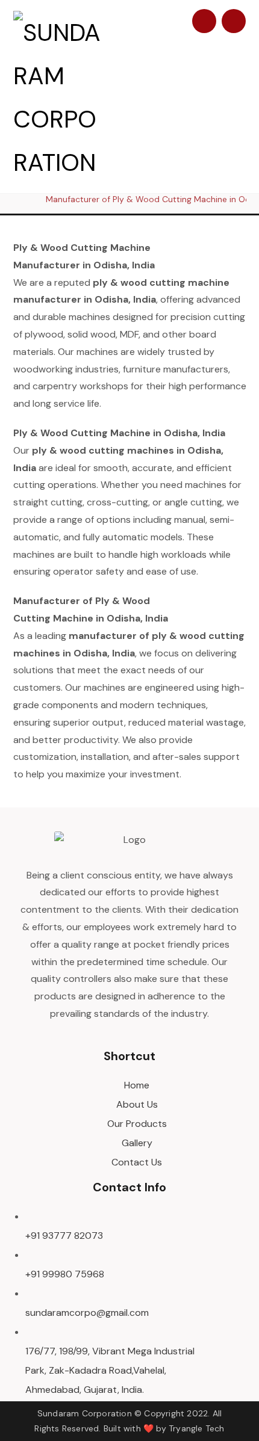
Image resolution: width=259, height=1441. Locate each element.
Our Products (137, 1123)
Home (136, 1085)
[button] (234, 21)
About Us (137, 1104)
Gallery (137, 1143)
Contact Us (136, 1162)
